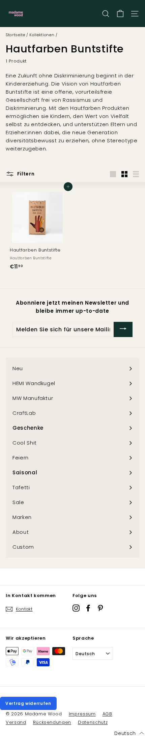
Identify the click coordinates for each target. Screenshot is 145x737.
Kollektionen (41, 35)
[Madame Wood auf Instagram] (76, 608)
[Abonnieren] (123, 329)
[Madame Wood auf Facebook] (88, 608)
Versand (16, 722)
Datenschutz (93, 722)
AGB (107, 714)
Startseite (15, 35)
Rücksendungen (52, 722)
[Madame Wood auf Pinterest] (100, 608)
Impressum (82, 714)
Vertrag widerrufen (28, 703)
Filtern (25, 173)
